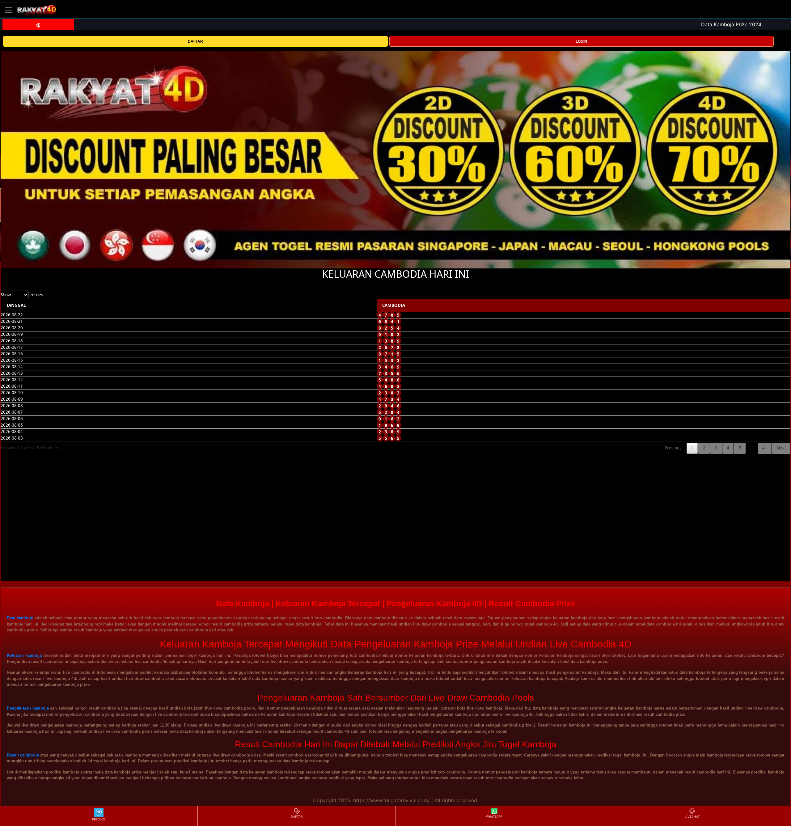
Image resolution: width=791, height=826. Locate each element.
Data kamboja (20, 618)
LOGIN (581, 41)
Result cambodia (23, 755)
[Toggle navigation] (8, 10)
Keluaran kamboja (24, 655)
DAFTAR (195, 41)
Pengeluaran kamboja (28, 708)
